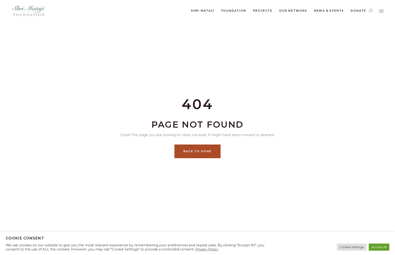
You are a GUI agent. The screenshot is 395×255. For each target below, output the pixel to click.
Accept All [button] (379, 247)
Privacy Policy (206, 249)
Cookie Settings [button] (352, 247)
